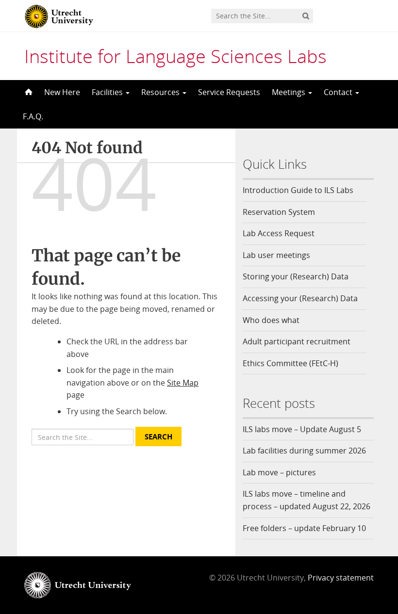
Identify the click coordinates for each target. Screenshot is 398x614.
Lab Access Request (279, 233)
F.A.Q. (33, 116)
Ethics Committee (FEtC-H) (290, 363)
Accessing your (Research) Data (300, 298)
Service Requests (229, 92)
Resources (161, 92)
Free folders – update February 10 (304, 528)
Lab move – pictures (279, 472)
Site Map (183, 382)
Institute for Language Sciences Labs (175, 55)
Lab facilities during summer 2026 (304, 450)
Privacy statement (341, 577)
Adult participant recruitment (296, 341)
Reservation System (279, 212)
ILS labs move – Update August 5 (302, 429)
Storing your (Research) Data (295, 276)
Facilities (108, 92)
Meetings (289, 92)
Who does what (271, 320)
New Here (62, 92)
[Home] (27, 92)
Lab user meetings (276, 255)
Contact (339, 92)
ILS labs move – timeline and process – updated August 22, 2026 (306, 500)
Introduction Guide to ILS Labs (298, 190)
